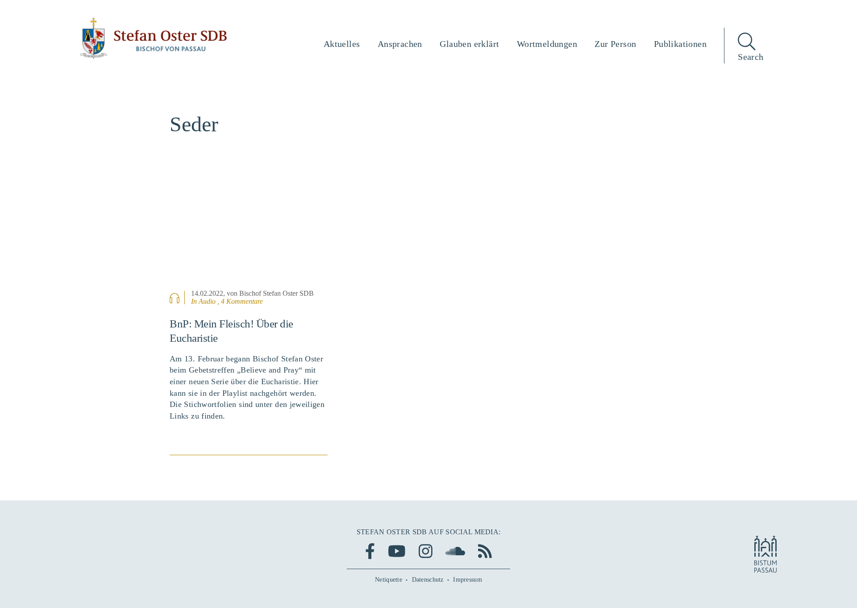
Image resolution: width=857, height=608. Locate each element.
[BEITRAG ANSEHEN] (249, 231)
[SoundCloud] (455, 551)
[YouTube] (397, 551)
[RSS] (485, 551)
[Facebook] (370, 551)
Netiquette (388, 579)
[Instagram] (426, 551)
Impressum (467, 579)
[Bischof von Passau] (154, 38)
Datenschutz (428, 579)
